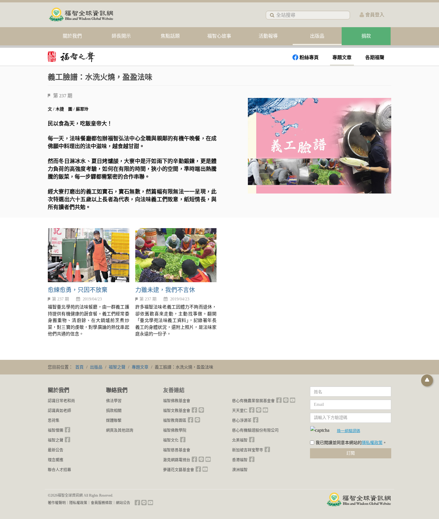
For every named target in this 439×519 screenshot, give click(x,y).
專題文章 (341, 57)
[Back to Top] (427, 380)
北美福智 (240, 440)
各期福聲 (374, 57)
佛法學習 (114, 400)
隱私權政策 (372, 442)
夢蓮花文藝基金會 (178, 469)
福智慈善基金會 (176, 450)
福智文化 (171, 440)
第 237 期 (60, 299)
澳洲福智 (240, 469)
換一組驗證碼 (348, 431)
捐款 (366, 36)
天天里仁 (240, 410)
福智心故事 (219, 36)
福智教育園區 (174, 420)
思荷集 (53, 420)
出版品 (317, 36)
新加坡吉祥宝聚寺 (247, 450)
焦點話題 (170, 36)
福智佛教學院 (174, 430)
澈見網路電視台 (176, 459)
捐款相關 (114, 410)
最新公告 (55, 450)
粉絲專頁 (309, 57)
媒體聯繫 (114, 420)
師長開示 (121, 36)
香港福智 (240, 459)
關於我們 (72, 36)
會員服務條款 (101, 503)
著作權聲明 (57, 503)
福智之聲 (55, 440)
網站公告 (123, 503)
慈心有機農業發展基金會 (253, 400)
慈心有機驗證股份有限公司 (255, 430)
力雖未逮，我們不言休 (165, 290)
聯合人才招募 (59, 469)
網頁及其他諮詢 (119, 430)
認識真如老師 (59, 410)
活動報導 (268, 36)
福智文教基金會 (176, 410)
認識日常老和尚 (61, 400)
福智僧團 (55, 430)
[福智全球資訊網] (80, 14)
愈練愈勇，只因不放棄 (78, 290)
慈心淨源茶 (241, 420)
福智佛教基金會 (176, 400)
